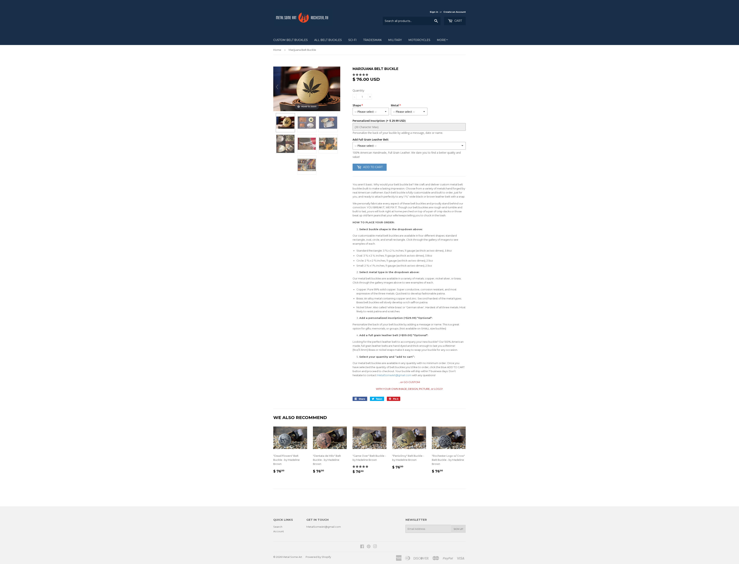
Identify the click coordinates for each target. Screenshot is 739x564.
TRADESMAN (372, 40)
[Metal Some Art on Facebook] (362, 546)
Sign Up (458, 528)
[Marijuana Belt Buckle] (328, 122)
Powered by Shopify (318, 556)
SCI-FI (352, 40)
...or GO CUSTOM (409, 382)
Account (278, 531)
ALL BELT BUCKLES (328, 40)
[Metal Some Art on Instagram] (375, 546)
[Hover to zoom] (306, 88)
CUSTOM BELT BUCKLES (290, 40)
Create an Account (454, 12)
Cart (458, 20)
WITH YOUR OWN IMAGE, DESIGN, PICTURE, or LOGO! (409, 388)
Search (277, 526)
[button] (361, 74)
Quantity (358, 90)
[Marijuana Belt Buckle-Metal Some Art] (285, 122)
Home (277, 49)
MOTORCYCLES (419, 40)
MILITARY (395, 40)
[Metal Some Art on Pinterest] (369, 546)
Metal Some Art (292, 556)
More (441, 40)
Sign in (434, 12)
